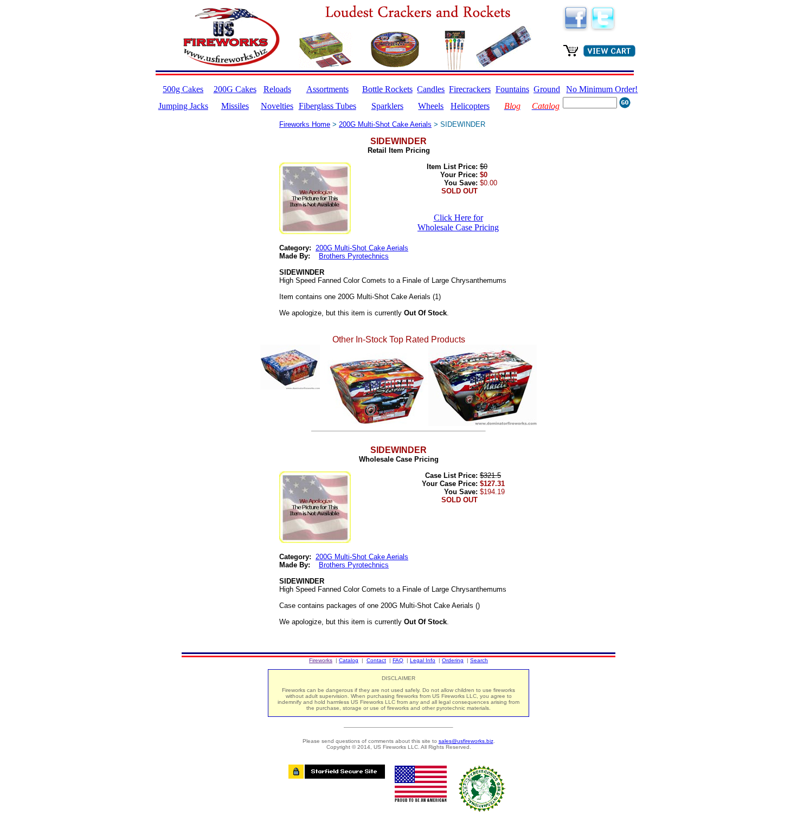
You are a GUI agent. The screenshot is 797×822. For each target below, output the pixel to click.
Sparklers (387, 106)
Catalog (348, 660)
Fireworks (320, 660)
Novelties (277, 106)
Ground (547, 89)
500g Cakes (183, 89)
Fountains (512, 89)
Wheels (431, 106)
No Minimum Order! (602, 89)
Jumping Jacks (183, 106)
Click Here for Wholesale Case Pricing (458, 222)
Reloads (277, 89)
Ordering (453, 660)
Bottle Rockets (387, 89)
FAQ (398, 660)
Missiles (235, 106)
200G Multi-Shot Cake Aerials (385, 124)
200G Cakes (235, 89)
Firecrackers (470, 89)
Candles (431, 89)
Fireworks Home (304, 124)
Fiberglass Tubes (327, 106)
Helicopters (470, 106)
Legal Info (422, 660)
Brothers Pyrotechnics (354, 256)
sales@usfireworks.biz (466, 741)
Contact (376, 660)
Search (479, 660)
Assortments (327, 89)
